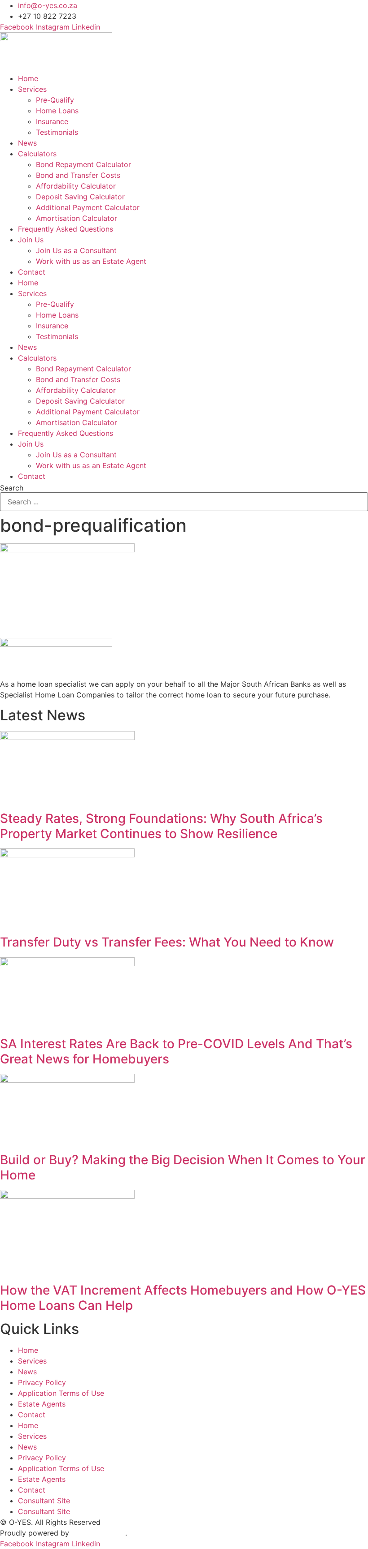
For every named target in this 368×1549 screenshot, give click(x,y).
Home (28, 78)
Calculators (37, 153)
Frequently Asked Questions (65, 228)
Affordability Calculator (76, 185)
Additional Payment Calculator (88, 207)
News (27, 142)
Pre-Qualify (55, 99)
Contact (31, 271)
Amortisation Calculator (76, 218)
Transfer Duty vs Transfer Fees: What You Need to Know (167, 942)
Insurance (52, 121)
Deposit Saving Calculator (80, 196)
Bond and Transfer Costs (78, 175)
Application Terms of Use (61, 1393)
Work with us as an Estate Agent (91, 261)
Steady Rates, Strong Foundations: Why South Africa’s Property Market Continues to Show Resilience (161, 826)
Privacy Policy (42, 1382)
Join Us (31, 239)
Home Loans (57, 110)
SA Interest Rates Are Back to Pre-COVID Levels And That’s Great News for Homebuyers (176, 1051)
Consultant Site (44, 1500)
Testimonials (57, 132)
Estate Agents (42, 1403)
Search (11, 487)
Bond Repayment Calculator (83, 164)
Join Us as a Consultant (76, 250)
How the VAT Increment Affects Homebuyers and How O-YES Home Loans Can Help (183, 1297)
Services (32, 89)
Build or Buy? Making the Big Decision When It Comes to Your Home (182, 1167)
